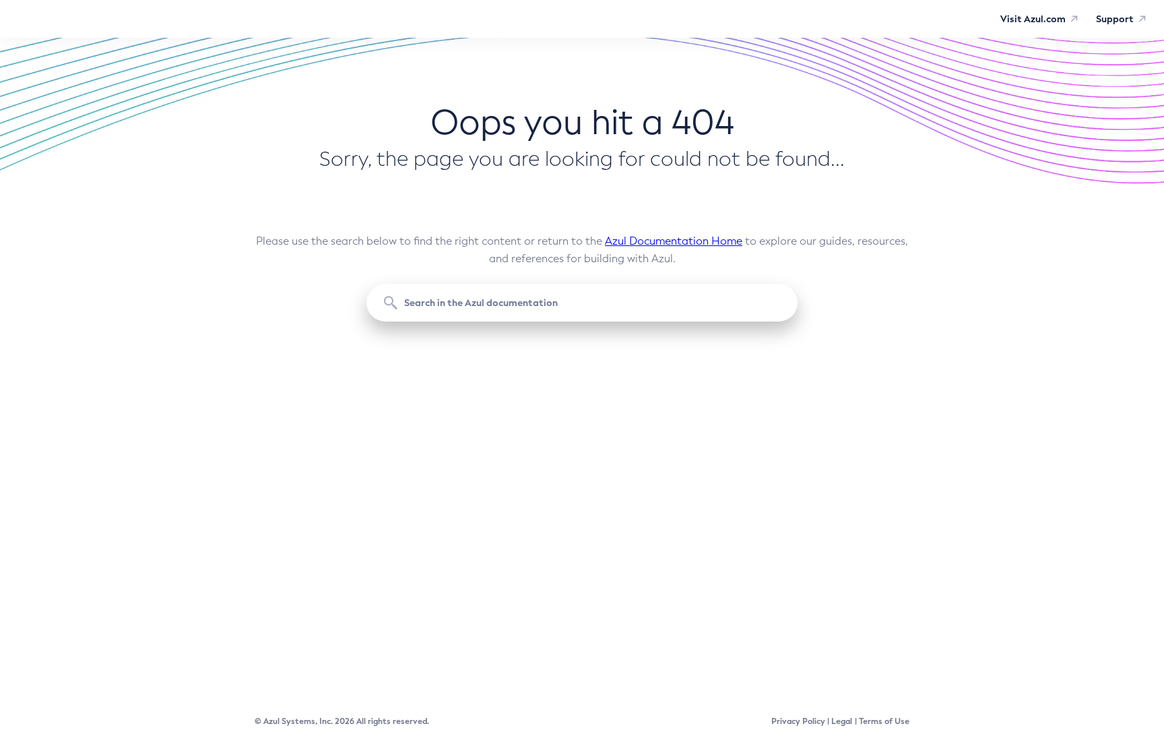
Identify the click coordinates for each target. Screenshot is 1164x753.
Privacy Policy (798, 721)
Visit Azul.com (1033, 19)
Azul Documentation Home (673, 241)
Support (1115, 19)
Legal (841, 721)
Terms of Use (884, 721)
